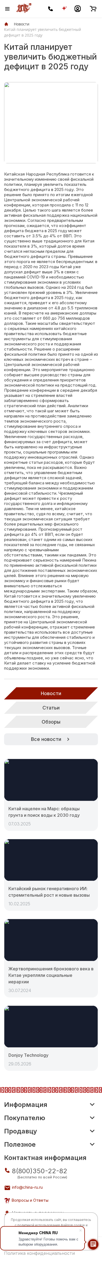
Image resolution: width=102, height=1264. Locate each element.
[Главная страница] (6, 24)
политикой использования (38, 1225)
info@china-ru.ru (27, 1187)
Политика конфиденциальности (39, 1253)
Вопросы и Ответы (29, 1200)
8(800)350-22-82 (39, 1171)
